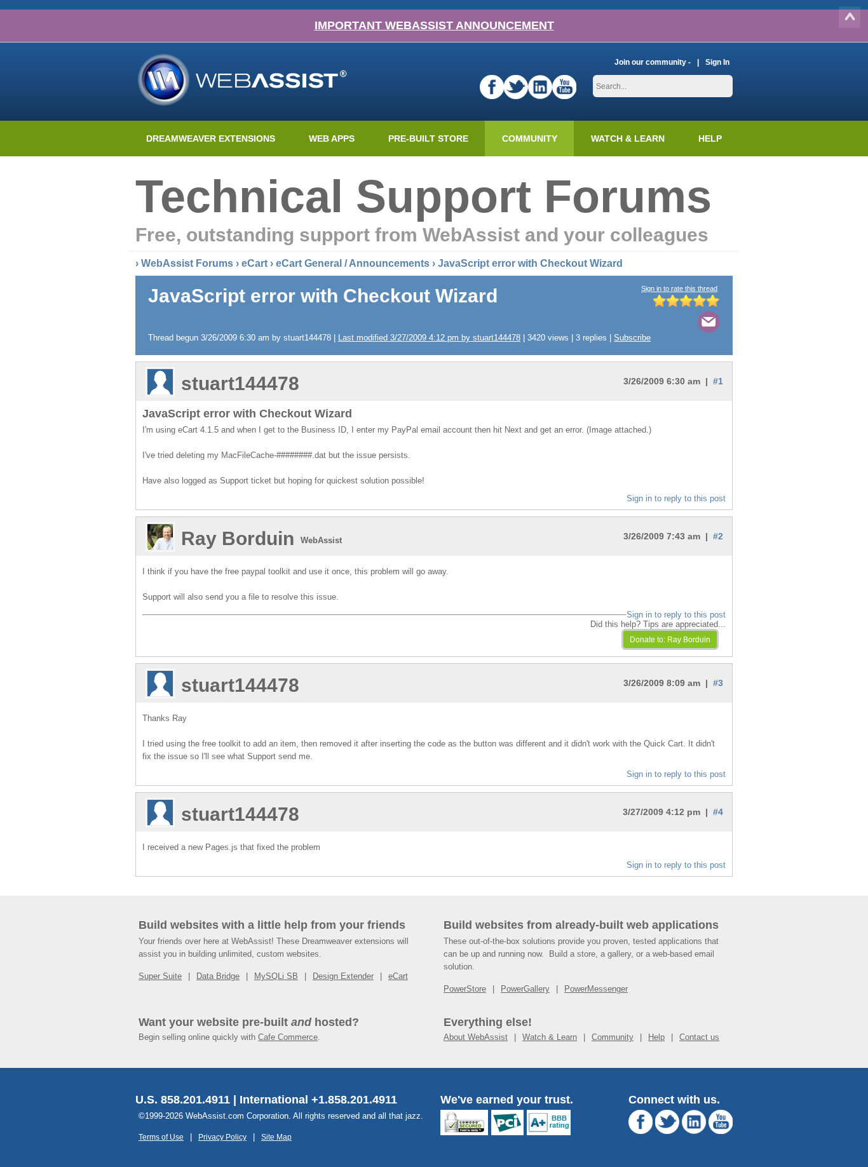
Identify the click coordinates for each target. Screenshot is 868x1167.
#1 (718, 381)
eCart (254, 263)
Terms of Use (161, 1137)
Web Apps (332, 138)
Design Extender (343, 976)
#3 (718, 683)
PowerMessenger (596, 989)
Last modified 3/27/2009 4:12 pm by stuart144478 (429, 337)
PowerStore (465, 989)
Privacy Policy (222, 1137)
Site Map (276, 1137)
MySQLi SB (276, 976)
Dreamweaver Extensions (210, 138)
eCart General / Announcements (353, 263)
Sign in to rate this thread (679, 288)
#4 (718, 812)
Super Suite (160, 976)
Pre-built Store (428, 138)
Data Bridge (218, 976)
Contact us (699, 1037)
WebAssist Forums (187, 263)
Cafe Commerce (288, 1037)
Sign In (717, 62)
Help (656, 1037)
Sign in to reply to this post (676, 498)
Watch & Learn (628, 138)
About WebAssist (476, 1037)
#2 (718, 536)
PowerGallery (525, 989)
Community (529, 138)
